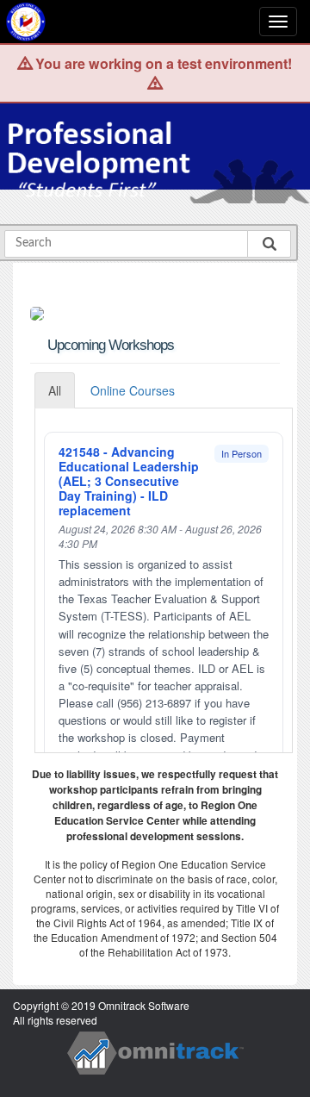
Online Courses (132, 390)
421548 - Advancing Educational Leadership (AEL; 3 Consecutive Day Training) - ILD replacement (129, 481)
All (54, 390)
